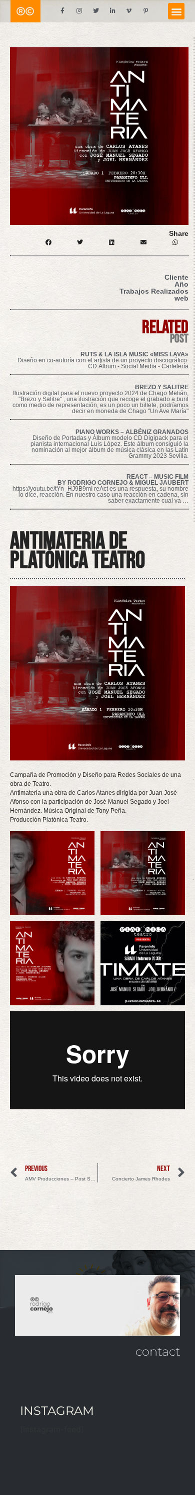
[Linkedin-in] (112, 10)
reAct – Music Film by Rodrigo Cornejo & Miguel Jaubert (123, 479)
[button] (176, 11)
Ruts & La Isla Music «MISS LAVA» (134, 354)
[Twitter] (96, 10)
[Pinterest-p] (146, 10)
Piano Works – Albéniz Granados (132, 431)
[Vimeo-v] (129, 10)
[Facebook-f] (62, 10)
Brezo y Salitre (161, 387)
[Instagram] (79, 10)
